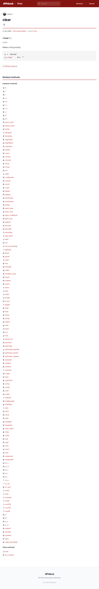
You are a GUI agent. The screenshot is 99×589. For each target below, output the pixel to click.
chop (7, 164)
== (6, 105)
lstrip (7, 315)
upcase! (8, 535)
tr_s (6, 521)
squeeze (8, 422)
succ (7, 446)
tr (5, 515)
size (6, 408)
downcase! (9, 201)
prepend (8, 360)
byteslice (8, 136)
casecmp (8, 146)
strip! (7, 435)
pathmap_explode (12, 349)
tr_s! (7, 525)
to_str (7, 484)
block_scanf (9, 126)
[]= (6, 119)
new (6, 551)
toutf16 (8, 504)
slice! (7, 415)
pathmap (8, 346)
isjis (6, 291)
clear (10, 57)
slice (7, 411)
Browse (79, 3)
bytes (7, 129)
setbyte (8, 398)
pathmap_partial (11, 353)
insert (7, 277)
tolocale (8, 497)
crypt (7, 188)
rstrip (7, 384)
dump (7, 205)
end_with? (9, 236)
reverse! (8, 370)
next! (7, 329)
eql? (6, 239)
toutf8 (7, 511)
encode (8, 225)
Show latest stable (20, 31)
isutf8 (7, 298)
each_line (8, 219)
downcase (9, 198)
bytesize (8, 133)
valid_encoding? (11, 542)
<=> (6, 102)
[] (5, 115)
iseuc (7, 287)
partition (8, 343)
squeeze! (8, 425)
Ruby (19, 3)
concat (7, 181)
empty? (8, 222)
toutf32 (8, 508)
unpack (8, 528)
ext (6, 243)
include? (8, 267)
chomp (8, 157)
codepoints (9, 177)
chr (6, 170)
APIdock (8, 3)
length (7, 305)
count (7, 184)
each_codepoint (11, 215)
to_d (7, 466)
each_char (9, 212)
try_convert (9, 555)
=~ (6, 112)
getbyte (8, 250)
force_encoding (11, 246)
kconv (7, 301)
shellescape (9, 401)
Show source (11, 66)
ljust (6, 312)
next (7, 325)
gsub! (7, 256)
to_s (7, 480)
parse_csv (9, 339)
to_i (6, 473)
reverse (8, 367)
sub (6, 439)
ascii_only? (9, 122)
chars (7, 153)
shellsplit (8, 404)
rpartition (8, 380)
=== (6, 108)
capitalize (9, 139)
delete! (7, 195)
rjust (7, 377)
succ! (7, 449)
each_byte (9, 208)
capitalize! (9, 143)
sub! (7, 442)
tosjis (7, 501)
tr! (6, 518)
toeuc (7, 490)
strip (7, 432)
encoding (8, 232)
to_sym (8, 487)
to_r (6, 477)
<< (6, 98)
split (7, 418)
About (91, 3)
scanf (7, 394)
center (7, 150)
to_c (7, 463)
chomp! (8, 160)
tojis (7, 494)
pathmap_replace (12, 356)
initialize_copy (10, 274)
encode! (8, 229)
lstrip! (7, 318)
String (34, 31)
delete (7, 191)
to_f (6, 470)
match (7, 322)
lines (7, 308)
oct (6, 332)
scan (7, 391)
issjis (7, 294)
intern (7, 284)
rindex (7, 374)
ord (6, 336)
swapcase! (9, 459)
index (7, 270)
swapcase (9, 456)
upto (7, 539)
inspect (8, 281)
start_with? (9, 429)
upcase (8, 532)
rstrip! (7, 387)
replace (8, 363)
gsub (7, 253)
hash (7, 260)
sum (6, 453)
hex (6, 263)
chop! (7, 167)
